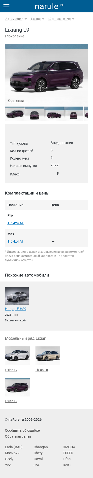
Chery (38, 453)
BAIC (66, 465)
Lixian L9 (11, 401)
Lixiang (36, 19)
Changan (41, 447)
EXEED (68, 453)
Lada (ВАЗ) (14, 447)
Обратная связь (18, 436)
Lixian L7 (11, 370)
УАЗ (8, 465)
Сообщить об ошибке (22, 430)
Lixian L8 (41, 370)
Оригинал (16, 100)
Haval (38, 459)
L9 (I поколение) (59, 19)
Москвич (12, 453)
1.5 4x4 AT (15, 223)
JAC (37, 465)
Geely (9, 459)
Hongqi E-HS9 (15, 309)
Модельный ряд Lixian (25, 338)
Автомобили (14, 19)
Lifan (67, 459)
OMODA (69, 447)
